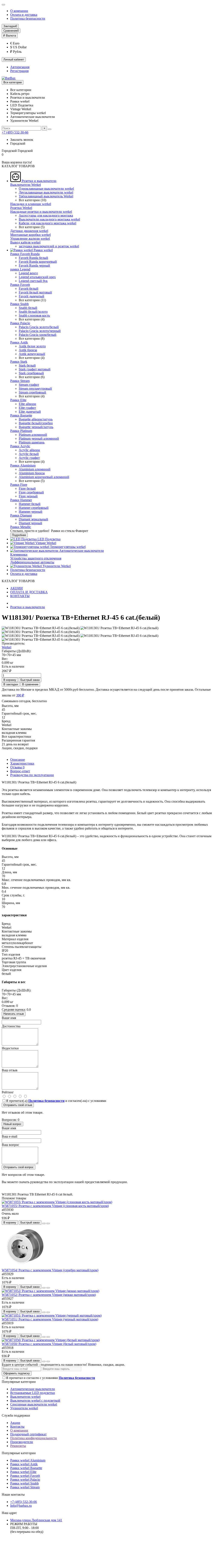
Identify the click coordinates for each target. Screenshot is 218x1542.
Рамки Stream (20, 381)
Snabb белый (28, 308)
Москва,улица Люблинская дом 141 (36, 1520)
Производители (21, 1442)
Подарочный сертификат (28, 1434)
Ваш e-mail (9, 1136)
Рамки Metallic (20, 527)
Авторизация (19, 67)
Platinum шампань (31, 442)
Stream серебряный (32, 392)
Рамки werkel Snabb (24, 1483)
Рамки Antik (19, 342)
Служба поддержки (16, 1415)
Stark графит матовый (34, 369)
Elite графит (27, 408)
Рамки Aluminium (23, 465)
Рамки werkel (43, 250)
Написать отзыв (13, 1013)
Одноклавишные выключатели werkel (46, 188)
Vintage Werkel (45, 543)
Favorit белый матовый (35, 292)
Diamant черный (30, 523)
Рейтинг (8, 1092)
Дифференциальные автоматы (32, 562)
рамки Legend (20, 269)
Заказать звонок (21, 139)
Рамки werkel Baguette (26, 1468)
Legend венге (28, 273)
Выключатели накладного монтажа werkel (49, 219)
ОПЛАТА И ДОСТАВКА (29, 592)
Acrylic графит (29, 458)
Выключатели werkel (25, 1396)
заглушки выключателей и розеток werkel (49, 246)
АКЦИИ (16, 588)
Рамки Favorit (20, 284)
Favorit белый (28, 288)
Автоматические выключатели (81, 550)
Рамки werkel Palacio (25, 1479)
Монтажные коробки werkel (30, 234)
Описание (17, 759)
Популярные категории (19, 1381)
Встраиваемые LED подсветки (32, 1393)
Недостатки (10, 1048)
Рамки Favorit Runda (25, 254)
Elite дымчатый (30, 411)
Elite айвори (27, 404)
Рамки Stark (18, 361)
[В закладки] (44, 1223)
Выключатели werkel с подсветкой (35, 1400)
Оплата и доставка (23, 14)
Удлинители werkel (24, 1408)
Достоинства (11, 1026)
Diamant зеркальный (33, 519)
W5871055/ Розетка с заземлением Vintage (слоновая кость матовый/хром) (55, 1206)
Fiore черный (28, 496)
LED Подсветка (48, 539)
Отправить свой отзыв (17, 1105)
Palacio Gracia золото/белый (39, 327)
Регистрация (19, 71)
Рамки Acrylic (20, 446)
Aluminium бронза (32, 473)
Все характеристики (16, 736)
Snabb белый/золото (33, 311)
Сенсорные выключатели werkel (33, 1404)
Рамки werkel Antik (24, 1464)
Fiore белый (27, 488)
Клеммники (18, 554)
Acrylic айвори (29, 450)
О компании (19, 11)
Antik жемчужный (32, 354)
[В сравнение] (48, 1223)
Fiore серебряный (31, 492)
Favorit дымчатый (31, 296)
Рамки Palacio (20, 323)
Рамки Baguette (21, 415)
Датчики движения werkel (29, 231)
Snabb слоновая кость (34, 315)
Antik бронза (28, 350)
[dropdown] (3, 4)
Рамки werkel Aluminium (27, 1460)
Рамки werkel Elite (23, 1472)
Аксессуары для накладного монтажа (46, 215)
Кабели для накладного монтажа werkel (47, 223)
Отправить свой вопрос (18, 1167)
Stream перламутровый (35, 388)
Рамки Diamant (21, 515)
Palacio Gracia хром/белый (37, 334)
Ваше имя (9, 1018)
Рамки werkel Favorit (25, 1475)
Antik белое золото (32, 346)
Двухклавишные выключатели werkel (46, 192)
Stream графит (29, 384)
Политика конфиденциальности (33, 1438)
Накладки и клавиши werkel (30, 204)
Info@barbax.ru (21, 1505)
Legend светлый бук (33, 281)
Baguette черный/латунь (36, 427)
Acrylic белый (29, 454)
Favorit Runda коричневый (38, 261)
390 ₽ (20, 695)
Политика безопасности (27, 18)
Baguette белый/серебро (36, 423)
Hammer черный (30, 511)
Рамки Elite (18, 400)
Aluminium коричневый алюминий (44, 477)
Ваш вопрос (10, 1145)
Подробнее (19, 535)
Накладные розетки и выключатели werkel (41, 211)
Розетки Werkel (21, 208)
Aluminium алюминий (34, 469)
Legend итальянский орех (37, 277)
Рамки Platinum (21, 431)
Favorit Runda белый (33, 258)
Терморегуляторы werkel (67, 547)
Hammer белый (29, 504)
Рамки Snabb (19, 304)
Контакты (17, 1426)
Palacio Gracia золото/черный (40, 331)
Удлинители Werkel (56, 566)
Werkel (6, 647)
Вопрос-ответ (20, 771)
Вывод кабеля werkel (25, 242)
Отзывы (17, 767)
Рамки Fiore (18, 484)
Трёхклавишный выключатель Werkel (46, 196)
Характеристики (22, 763)
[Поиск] (49, 129)
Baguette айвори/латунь (36, 419)
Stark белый (27, 365)
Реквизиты (18, 1446)
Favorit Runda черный (34, 265)
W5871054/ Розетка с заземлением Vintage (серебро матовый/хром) (50, 1270)
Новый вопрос (12, 1124)
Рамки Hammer (21, 500)
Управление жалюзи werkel (30, 238)
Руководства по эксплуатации (32, 775)
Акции (15, 1423)
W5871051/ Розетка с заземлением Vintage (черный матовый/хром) (50, 1319)
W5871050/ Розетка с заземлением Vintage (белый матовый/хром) (49, 1344)
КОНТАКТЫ (20, 596)
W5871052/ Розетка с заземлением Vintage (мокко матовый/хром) (49, 1295)
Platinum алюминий (33, 434)
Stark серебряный (31, 373)
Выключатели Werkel (25, 185)
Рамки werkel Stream (25, 1487)
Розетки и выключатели (38, 181)
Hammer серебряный (34, 508)
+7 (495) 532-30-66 (15, 132)
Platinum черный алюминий (39, 438)
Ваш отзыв (9, 1070)
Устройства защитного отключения (35, 558)
